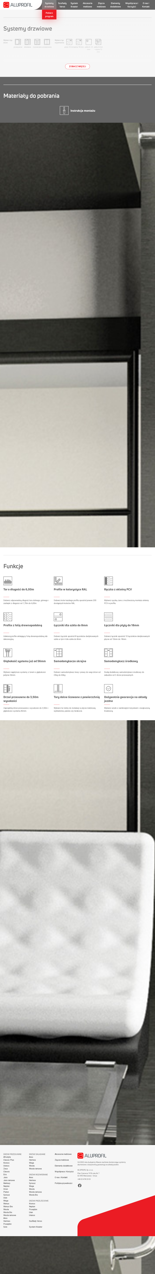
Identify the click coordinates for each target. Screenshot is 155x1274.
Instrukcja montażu (77, 110)
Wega (5, 1201)
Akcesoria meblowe (87, 5)
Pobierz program (49, 14)
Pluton (6, 1192)
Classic (6, 1171)
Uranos (6, 1166)
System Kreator (74, 5)
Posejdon (7, 1224)
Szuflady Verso (62, 5)
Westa (6, 1209)
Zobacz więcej (77, 66)
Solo (5, 1227)
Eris (5, 1174)
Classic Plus (8, 1160)
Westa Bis (7, 1212)
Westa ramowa (9, 1215)
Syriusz (6, 1195)
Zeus (5, 1169)
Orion (5, 1189)
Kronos (6, 1163)
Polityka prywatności (63, 1183)
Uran (5, 1198)
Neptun (6, 1186)
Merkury (6, 1183)
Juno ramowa (9, 1180)
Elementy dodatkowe (115, 5)
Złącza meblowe (101, 5)
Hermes (6, 1221)
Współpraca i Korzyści (131, 5)
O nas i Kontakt (146, 5)
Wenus (6, 1203)
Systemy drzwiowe (49, 5)
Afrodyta (7, 1157)
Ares (5, 1218)
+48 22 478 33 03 (84, 1179)
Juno (5, 1177)
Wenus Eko (8, 1206)
